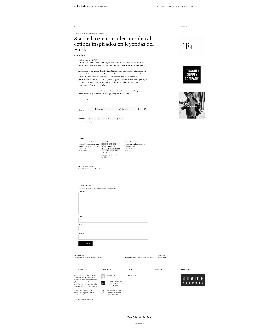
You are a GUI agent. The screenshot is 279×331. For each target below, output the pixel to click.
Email (80, 224)
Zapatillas (163, 6)
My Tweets (132, 275)
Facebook (158, 269)
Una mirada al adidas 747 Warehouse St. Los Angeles (88, 256)
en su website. (123, 94)
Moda (156, 6)
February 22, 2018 (87, 33)
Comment (82, 191)
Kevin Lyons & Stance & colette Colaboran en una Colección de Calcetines (88, 144)
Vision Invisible (82, 6)
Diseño (92, 169)
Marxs (83, 55)
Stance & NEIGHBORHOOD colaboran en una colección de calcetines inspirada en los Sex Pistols (110, 147)
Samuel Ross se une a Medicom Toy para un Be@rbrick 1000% (114, 292)
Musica (193, 6)
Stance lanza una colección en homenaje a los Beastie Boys (134, 144)
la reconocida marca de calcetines (99, 71)
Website (81, 233)
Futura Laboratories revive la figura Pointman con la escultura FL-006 (115, 284)
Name (80, 216)
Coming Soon (111, 275)
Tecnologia (185, 6)
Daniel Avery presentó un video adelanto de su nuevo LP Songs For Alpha (145, 256)
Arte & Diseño (174, 6)
